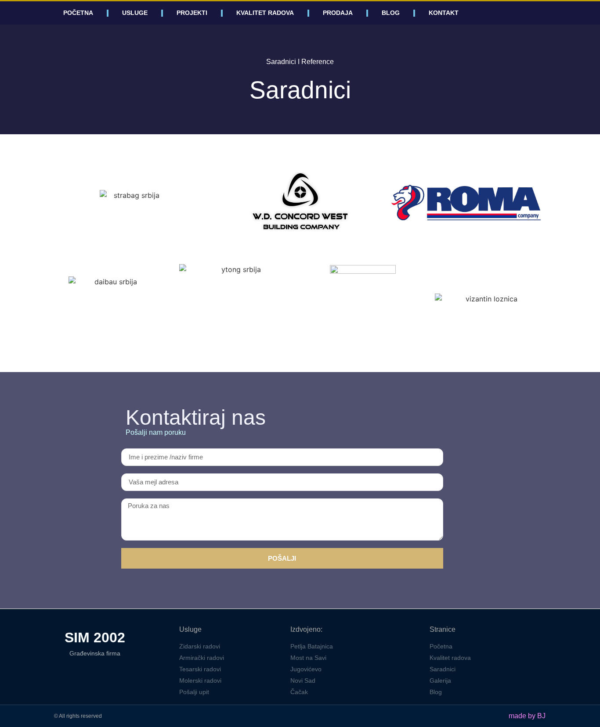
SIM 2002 (95, 637)
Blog (391, 12)
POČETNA (78, 12)
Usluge (135, 12)
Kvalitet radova (265, 12)
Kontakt (444, 12)
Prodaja (338, 12)
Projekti (192, 12)
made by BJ (527, 716)
